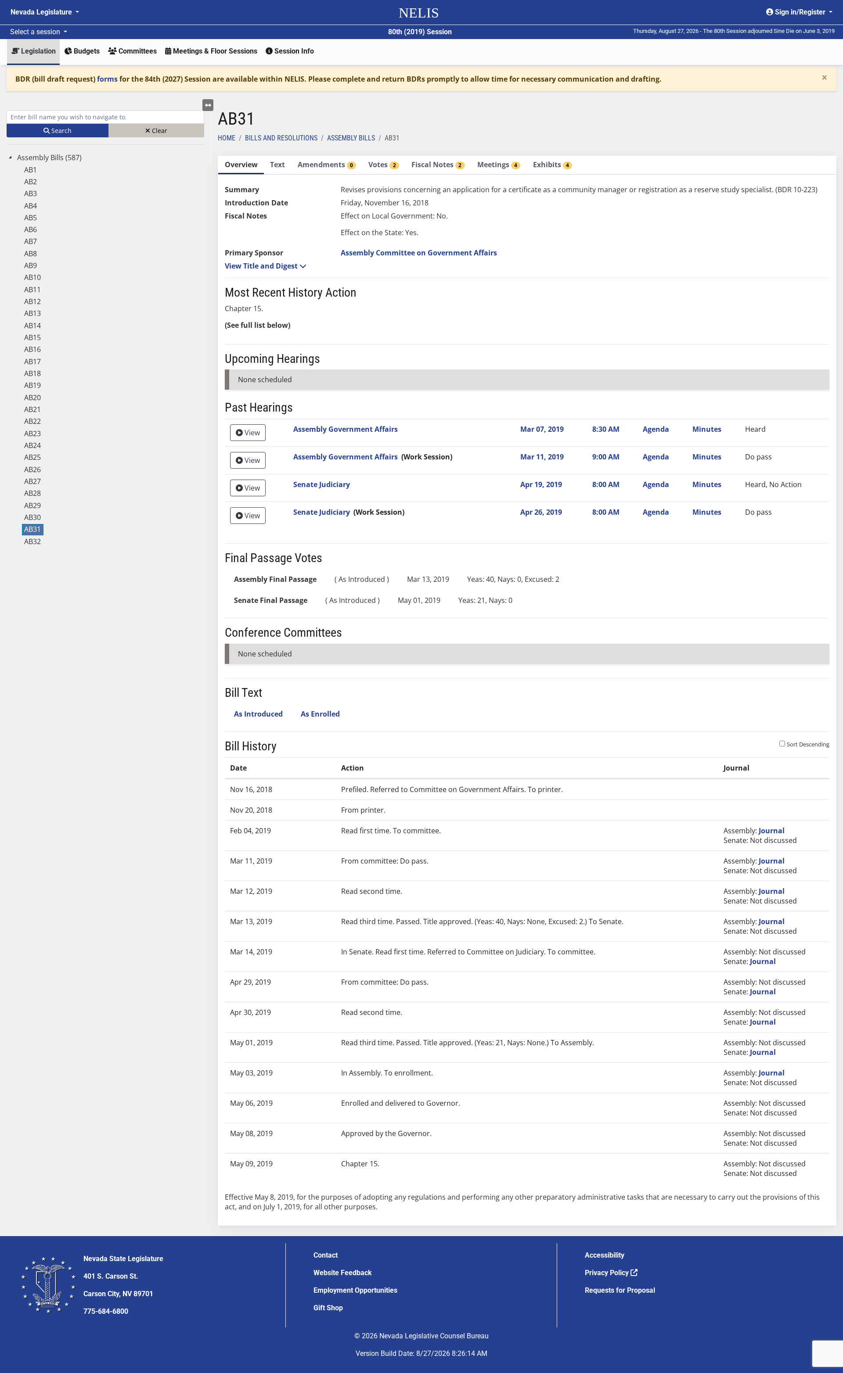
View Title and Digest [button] (262, 266)
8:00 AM (606, 484)
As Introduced (258, 714)
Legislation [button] (37, 51)
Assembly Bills (351, 138)
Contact (325, 1255)
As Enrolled (320, 714)
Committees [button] (137, 51)
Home (226, 138)
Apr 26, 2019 (541, 512)
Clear (158, 130)
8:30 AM (606, 429)
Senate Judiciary (321, 484)
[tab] (241, 165)
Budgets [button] (86, 51)
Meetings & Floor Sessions (214, 51)
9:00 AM (606, 457)
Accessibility (604, 1255)
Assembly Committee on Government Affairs (419, 253)
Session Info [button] (293, 51)
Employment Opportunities (355, 1290)
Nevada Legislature (42, 12)
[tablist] (527, 691)
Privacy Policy (607, 1273)
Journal (772, 830)
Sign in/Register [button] (800, 12)
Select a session (36, 32)
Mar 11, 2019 (542, 457)
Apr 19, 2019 (541, 484)
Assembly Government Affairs (345, 429)
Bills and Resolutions (281, 138)
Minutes (706, 429)
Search (61, 130)
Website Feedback (342, 1273)
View (251, 432)
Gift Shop (328, 1308)
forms (107, 79)
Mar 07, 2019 (542, 429)
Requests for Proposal (620, 1290)
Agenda (656, 429)
